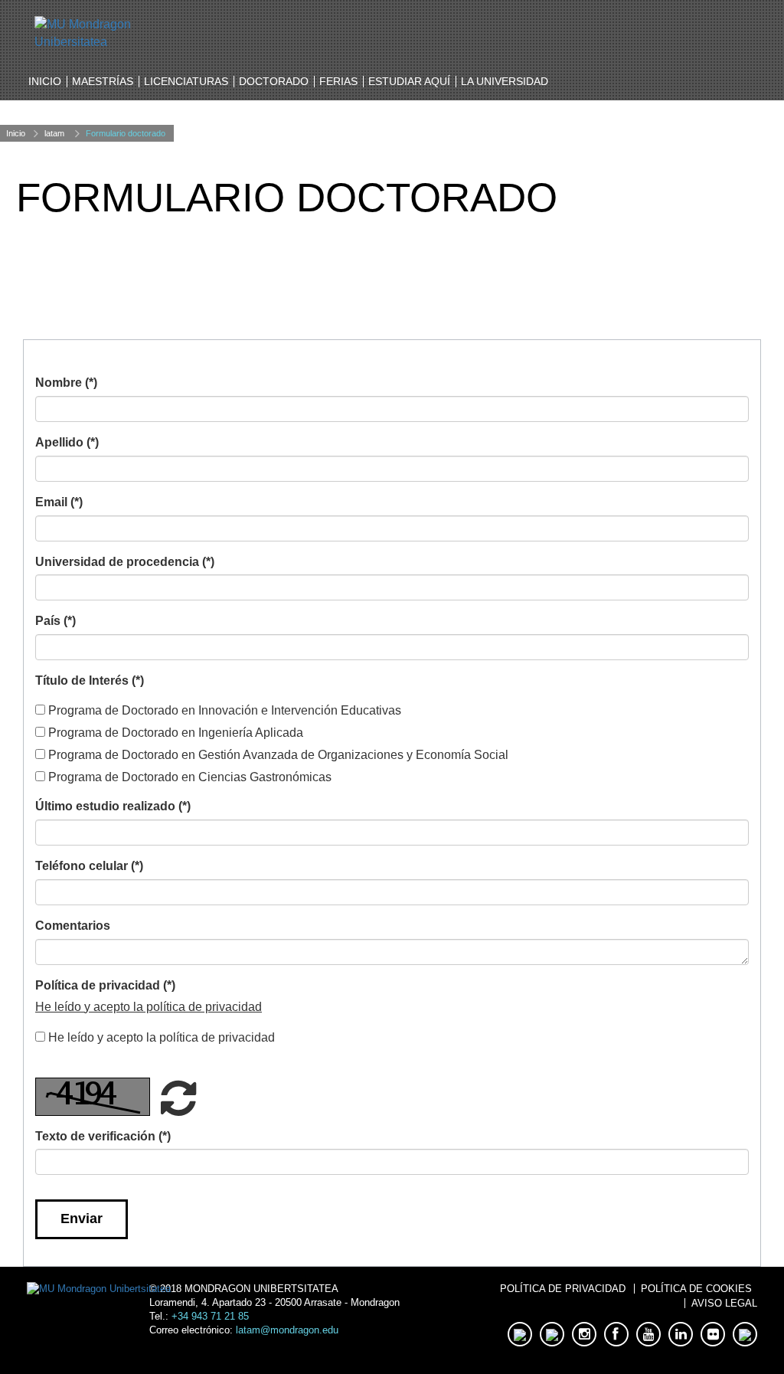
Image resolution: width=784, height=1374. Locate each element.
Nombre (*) (66, 382)
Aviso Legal (724, 1303)
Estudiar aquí (409, 81)
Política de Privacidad (563, 1289)
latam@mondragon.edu (287, 1330)
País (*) (55, 620)
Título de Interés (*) (89, 680)
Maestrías (102, 81)
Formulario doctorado (125, 133)
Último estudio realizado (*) (113, 806)
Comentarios (72, 925)
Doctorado (274, 81)
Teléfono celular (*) (89, 865)
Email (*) (59, 502)
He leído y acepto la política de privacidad (148, 1006)
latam (54, 133)
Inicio (44, 81)
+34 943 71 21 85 (210, 1316)
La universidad (504, 81)
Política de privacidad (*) (105, 985)
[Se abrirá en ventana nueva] (112, 32)
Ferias (338, 81)
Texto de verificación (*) (103, 1136)
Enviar (81, 1218)
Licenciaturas (186, 81)
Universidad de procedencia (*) (124, 561)
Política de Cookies (696, 1289)
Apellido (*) (67, 442)
